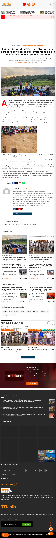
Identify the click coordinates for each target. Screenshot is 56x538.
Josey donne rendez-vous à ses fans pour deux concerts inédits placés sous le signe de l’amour (40, 289)
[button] (51, 17)
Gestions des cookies (48, 514)
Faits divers (35, 311)
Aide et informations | (37, 514)
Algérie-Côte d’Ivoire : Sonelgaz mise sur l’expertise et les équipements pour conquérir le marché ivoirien (24, 415)
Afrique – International (14, 311)
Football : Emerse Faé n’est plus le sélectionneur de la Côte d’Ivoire (10, 13)
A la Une (31, 330)
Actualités (5, 311)
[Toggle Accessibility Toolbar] (51, 529)
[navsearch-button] (50, 4)
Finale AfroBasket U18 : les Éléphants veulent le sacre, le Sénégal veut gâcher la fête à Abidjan (23, 408)
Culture (22, 311)
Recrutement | (28, 514)
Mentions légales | (5, 514)
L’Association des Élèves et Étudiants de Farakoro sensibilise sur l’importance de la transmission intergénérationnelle (14, 259)
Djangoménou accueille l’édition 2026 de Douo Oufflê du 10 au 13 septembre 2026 (40, 265)
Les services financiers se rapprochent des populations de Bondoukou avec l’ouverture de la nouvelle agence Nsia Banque (14, 265)
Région (18, 45)
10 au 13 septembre (7, 330)
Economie (29, 311)
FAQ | (11, 514)
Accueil (13, 45)
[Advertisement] (28, 31)
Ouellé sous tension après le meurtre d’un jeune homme (30, 12)
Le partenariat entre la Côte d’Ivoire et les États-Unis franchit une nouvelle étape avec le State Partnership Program (50, 14)
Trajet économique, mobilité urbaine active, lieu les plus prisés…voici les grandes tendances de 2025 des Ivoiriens (14, 289)
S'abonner (26, 524)
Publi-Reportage (6, 315)
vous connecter (13, 224)
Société (13, 315)
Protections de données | (18, 514)
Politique (43, 311)
